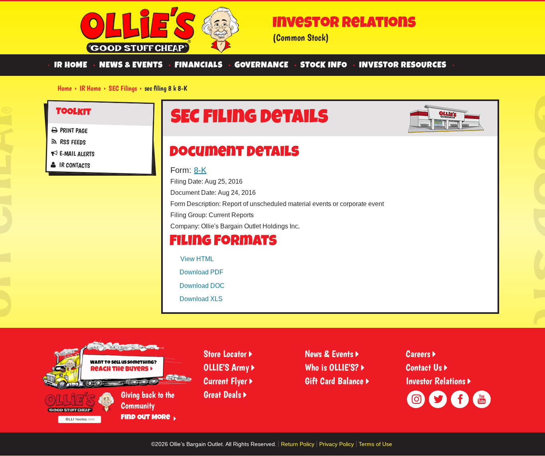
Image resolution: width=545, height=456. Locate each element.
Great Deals (222, 394)
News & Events (131, 65)
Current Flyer (225, 381)
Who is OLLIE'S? (332, 367)
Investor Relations (435, 381)
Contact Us (424, 367)
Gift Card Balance (334, 381)
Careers (418, 353)
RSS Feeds (72, 142)
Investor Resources (402, 65)
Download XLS (201, 298)
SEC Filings (123, 88)
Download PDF (201, 272)
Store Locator (225, 353)
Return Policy (297, 444)
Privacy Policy (336, 444)
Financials (199, 65)
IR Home (70, 65)
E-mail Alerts (76, 153)
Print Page (73, 130)
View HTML (197, 259)
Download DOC (202, 285)
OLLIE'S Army (226, 367)
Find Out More (145, 417)
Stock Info (323, 65)
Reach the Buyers (119, 369)
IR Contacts (74, 165)
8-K (200, 170)
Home (64, 88)
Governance (261, 65)
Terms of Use (375, 444)
